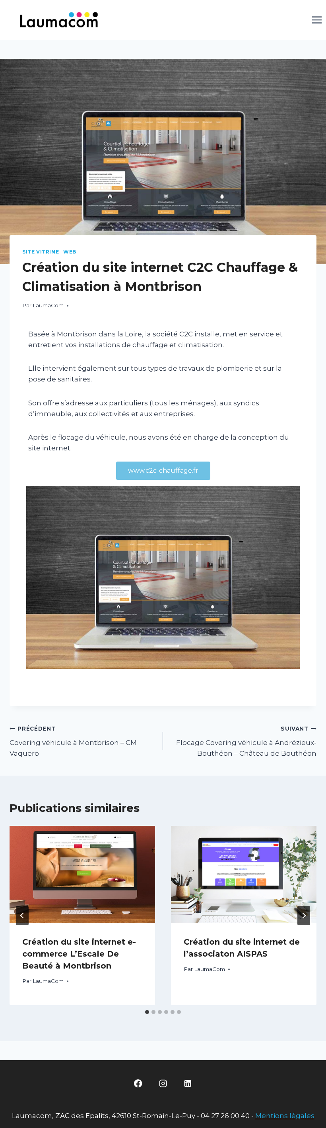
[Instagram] (163, 1083)
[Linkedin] (188, 1083)
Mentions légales (284, 1116)
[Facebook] (138, 1083)
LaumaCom (48, 305)
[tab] (147, 1012)
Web (69, 252)
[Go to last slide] (22, 915)
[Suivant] (303, 915)
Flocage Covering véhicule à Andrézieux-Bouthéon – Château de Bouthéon (246, 741)
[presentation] (82, 874)
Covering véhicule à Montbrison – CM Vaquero (73, 741)
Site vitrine (40, 252)
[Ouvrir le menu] (316, 20)
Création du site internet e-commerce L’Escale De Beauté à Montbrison (79, 954)
